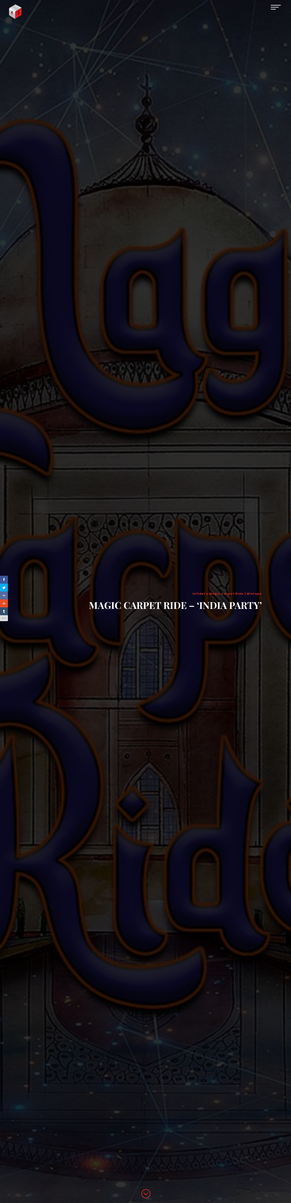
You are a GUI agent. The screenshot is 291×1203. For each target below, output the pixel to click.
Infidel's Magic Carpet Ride (218, 594)
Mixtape (254, 594)
